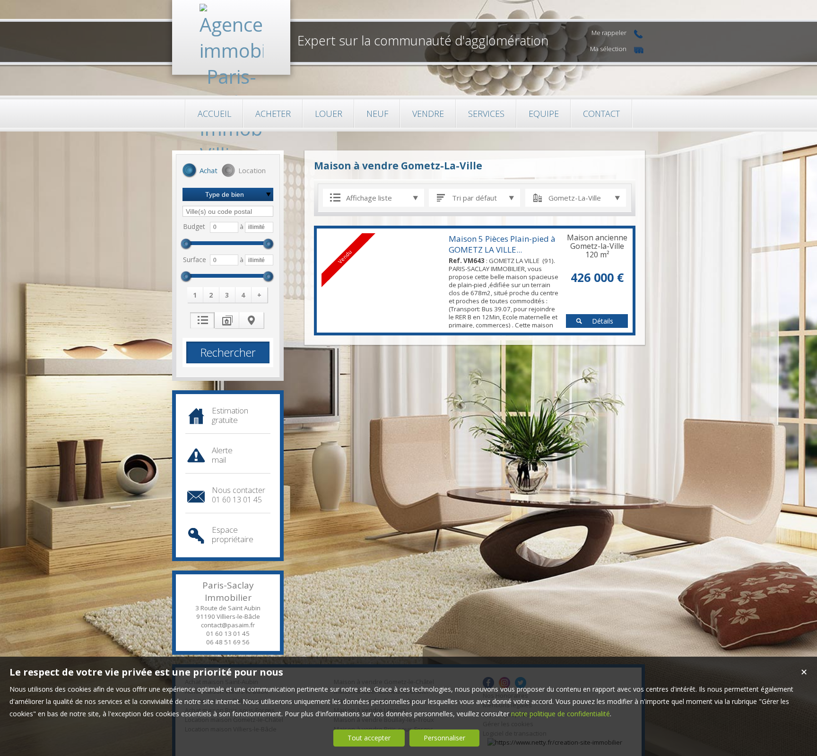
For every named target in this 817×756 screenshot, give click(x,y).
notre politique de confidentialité (560, 713)
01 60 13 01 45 (228, 633)
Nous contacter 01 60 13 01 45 (238, 495)
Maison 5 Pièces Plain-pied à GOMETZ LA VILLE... (502, 244)
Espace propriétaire (232, 534)
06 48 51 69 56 (228, 642)
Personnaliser (444, 737)
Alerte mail (222, 455)
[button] (200, 171)
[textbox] (228, 211)
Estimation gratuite (230, 415)
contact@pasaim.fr (228, 625)
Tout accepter (369, 737)
